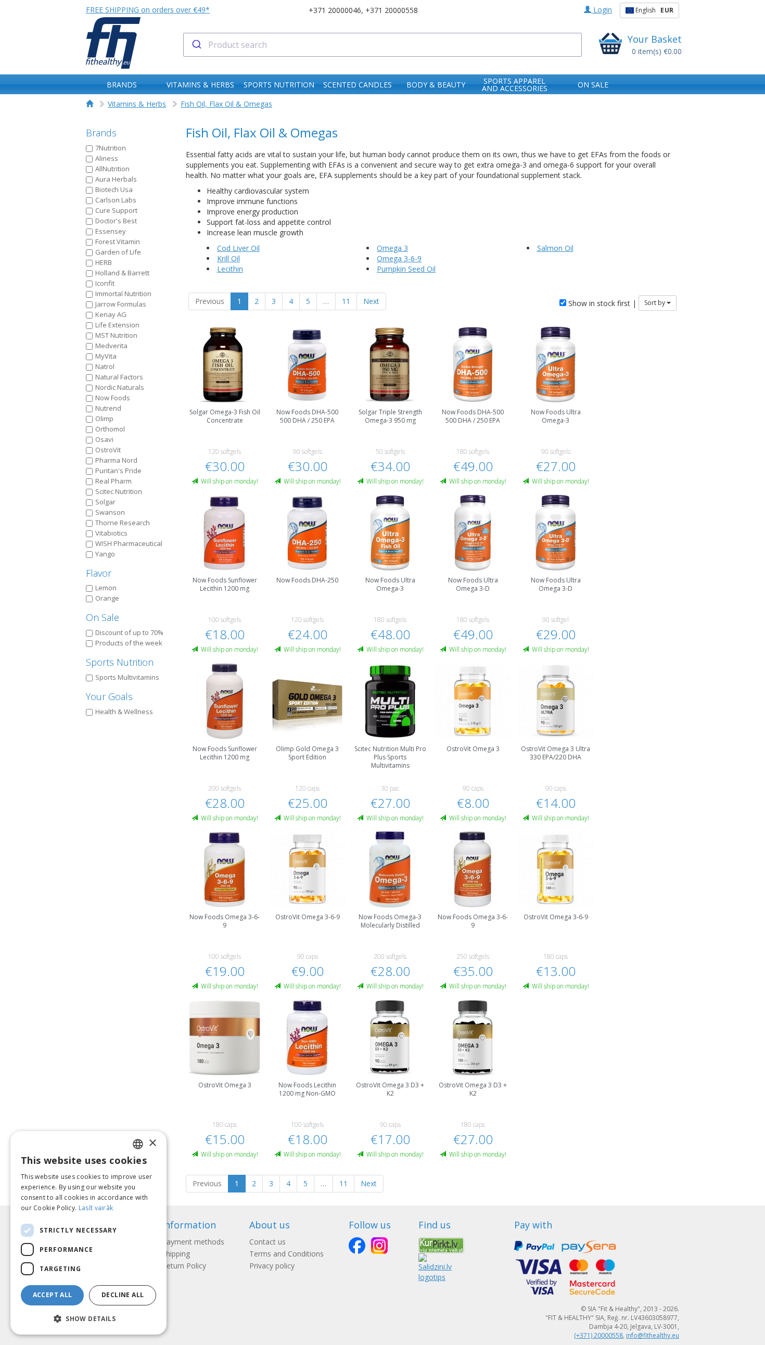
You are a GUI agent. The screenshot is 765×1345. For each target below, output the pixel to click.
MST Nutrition (116, 335)
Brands (101, 132)
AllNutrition (112, 168)
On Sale (102, 617)
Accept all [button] (52, 1294)
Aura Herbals (116, 179)
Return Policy (184, 1266)
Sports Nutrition (120, 662)
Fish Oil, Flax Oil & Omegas (226, 104)
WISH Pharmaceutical (128, 543)
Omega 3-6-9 (399, 258)
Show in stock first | (601, 303)
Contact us (267, 1242)
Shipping (176, 1254)
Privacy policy (272, 1266)
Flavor (98, 573)
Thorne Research (122, 522)
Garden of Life (118, 252)
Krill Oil (228, 258)
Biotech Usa (114, 189)
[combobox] (382, 45)
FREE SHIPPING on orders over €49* (148, 10)
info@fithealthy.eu (652, 1335)
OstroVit (108, 449)
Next (371, 301)
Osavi (104, 439)
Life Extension (117, 324)
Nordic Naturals (119, 387)
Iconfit (104, 283)
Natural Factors (119, 377)
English (653, 10)
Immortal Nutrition (123, 293)
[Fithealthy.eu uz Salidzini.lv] (435, 1267)
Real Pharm (113, 481)
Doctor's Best (116, 220)
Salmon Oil (555, 248)
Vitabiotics (111, 533)
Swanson (110, 512)
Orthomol (110, 429)
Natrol (104, 366)
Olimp (104, 418)
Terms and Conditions (286, 1254)
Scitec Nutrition (118, 491)
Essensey (110, 231)
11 (346, 301)
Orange (107, 598)
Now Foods (112, 397)
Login (601, 10)
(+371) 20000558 (598, 1335)
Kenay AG (110, 314)
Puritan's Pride (118, 470)
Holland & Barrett (122, 272)
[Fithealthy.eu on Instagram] (379, 1245)
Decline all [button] (122, 1294)
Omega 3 (392, 248)
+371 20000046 (335, 10)
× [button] (152, 1143)
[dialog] (88, 1233)
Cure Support (116, 210)
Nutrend (108, 408)
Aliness (106, 158)
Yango (105, 554)
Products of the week (128, 643)
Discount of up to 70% (129, 632)
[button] (88, 1318)
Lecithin (230, 269)
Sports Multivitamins (127, 677)
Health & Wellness (124, 711)
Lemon (106, 587)
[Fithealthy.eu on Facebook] (357, 1245)
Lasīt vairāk (96, 1207)
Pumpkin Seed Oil (406, 269)
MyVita (106, 356)
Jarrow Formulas (120, 304)
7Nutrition (110, 148)
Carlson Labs (115, 200)
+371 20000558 (391, 10)
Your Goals (109, 696)
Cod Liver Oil (238, 248)
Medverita (111, 345)
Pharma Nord (116, 460)
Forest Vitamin (117, 241)
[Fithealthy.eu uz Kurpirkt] (441, 1244)
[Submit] (196, 44)
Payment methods (193, 1242)
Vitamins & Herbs (137, 104)
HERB (103, 262)
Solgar (105, 501)
